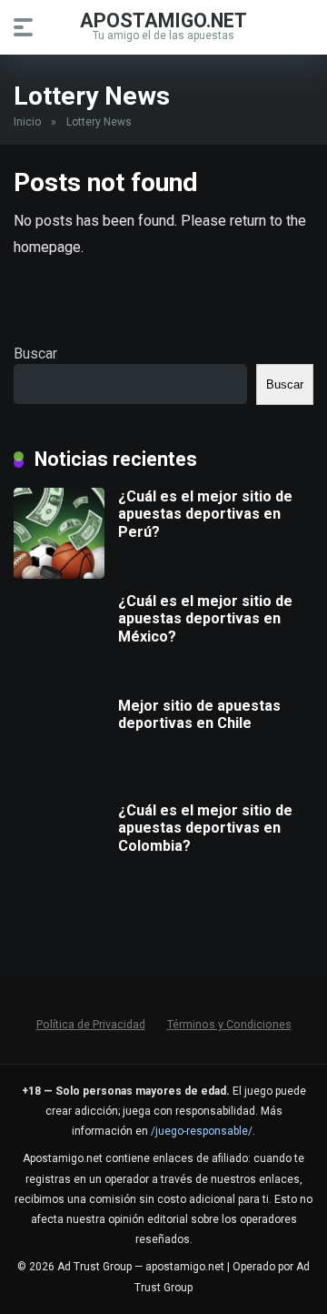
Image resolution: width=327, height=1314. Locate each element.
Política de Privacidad (90, 1024)
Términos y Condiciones (229, 1024)
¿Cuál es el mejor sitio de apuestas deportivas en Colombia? (205, 828)
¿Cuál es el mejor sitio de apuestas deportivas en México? (205, 618)
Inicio (27, 122)
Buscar (35, 353)
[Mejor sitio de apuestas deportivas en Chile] (59, 783)
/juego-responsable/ (202, 1131)
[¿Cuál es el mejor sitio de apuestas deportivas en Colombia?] (59, 887)
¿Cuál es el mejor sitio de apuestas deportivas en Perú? (205, 514)
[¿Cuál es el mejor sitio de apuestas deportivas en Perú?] (59, 573)
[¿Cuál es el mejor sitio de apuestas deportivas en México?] (59, 678)
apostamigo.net (163, 19)
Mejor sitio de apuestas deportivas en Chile (199, 714)
